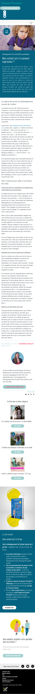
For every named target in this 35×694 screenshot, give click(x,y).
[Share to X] (31, 394)
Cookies (4, 678)
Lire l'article (17, 426)
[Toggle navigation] (31, 23)
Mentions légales (6, 673)
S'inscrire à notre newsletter (10, 8)
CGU (3, 675)
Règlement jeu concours (8, 680)
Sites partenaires (6, 681)
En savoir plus (9, 608)
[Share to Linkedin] (28, 394)
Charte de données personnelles (10, 676)
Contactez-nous (6, 671)
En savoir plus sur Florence (14, 387)
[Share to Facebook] (34, 394)
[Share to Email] (26, 394)
